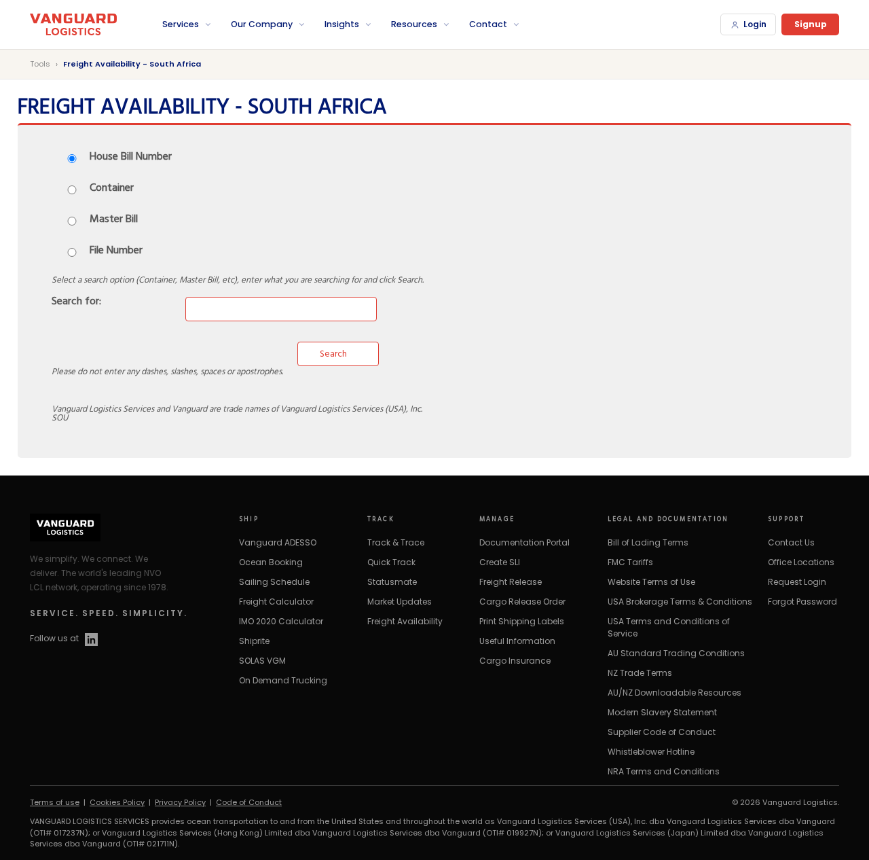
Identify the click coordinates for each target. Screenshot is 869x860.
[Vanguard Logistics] (91, 25)
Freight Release (510, 582)
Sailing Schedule (274, 582)
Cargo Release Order (522, 601)
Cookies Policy (117, 802)
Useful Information (517, 641)
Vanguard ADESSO (277, 542)
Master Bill (114, 220)
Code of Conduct (249, 802)
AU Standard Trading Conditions (676, 653)
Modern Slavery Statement (662, 712)
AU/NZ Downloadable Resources (674, 692)
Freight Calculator (276, 601)
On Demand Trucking (283, 680)
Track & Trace (395, 542)
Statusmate (392, 582)
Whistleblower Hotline (651, 751)
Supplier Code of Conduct (662, 732)
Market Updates (399, 601)
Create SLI (499, 562)
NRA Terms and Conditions (664, 771)
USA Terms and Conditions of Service (669, 627)
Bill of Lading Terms (648, 542)
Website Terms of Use (651, 582)
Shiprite (254, 641)
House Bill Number (131, 157)
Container (112, 188)
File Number (116, 251)
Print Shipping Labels (521, 621)
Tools (40, 64)
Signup (810, 24)
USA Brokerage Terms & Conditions (680, 601)
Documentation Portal (524, 542)
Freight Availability (405, 621)
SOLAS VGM (262, 660)
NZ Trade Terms (640, 673)
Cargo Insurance (515, 660)
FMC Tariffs (630, 562)
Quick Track (391, 562)
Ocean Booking (271, 562)
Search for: (76, 302)
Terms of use (54, 802)
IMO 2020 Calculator (281, 621)
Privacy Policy (180, 802)
